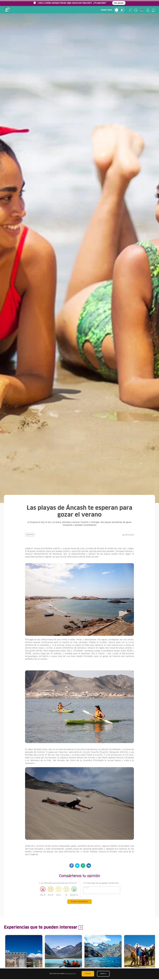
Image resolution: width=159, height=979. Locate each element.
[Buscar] (130, 10)
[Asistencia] (135, 10)
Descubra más (71, 973)
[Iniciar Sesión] (147, 10)
